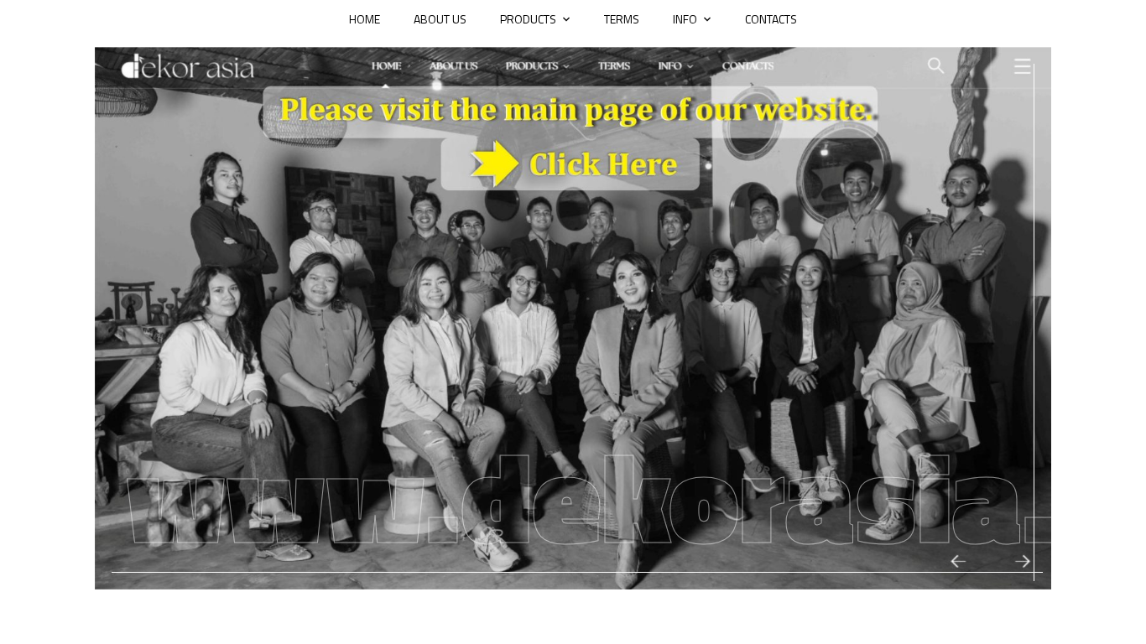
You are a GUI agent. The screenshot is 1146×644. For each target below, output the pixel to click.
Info (685, 19)
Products (528, 19)
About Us (440, 19)
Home (364, 19)
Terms (621, 19)
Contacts (771, 19)
